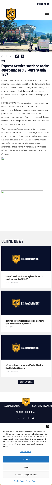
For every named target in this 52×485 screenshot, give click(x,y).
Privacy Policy (31, 481)
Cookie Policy (19, 481)
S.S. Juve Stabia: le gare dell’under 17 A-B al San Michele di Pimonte (24, 366)
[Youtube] (48, 4)
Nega (26, 467)
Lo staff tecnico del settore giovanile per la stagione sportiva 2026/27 (24, 277)
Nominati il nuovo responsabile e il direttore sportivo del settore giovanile (25, 322)
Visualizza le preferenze (26, 474)
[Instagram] (45, 4)
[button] (47, 426)
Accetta (26, 459)
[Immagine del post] (26, 258)
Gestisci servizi (25, 452)
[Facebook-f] (38, 4)
